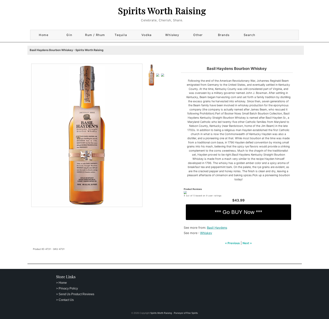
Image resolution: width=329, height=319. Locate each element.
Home (43, 35)
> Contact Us (65, 299)
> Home (61, 282)
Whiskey (172, 35)
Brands (224, 35)
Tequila (121, 35)
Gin (69, 35)
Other (198, 35)
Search (249, 35)
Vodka (146, 35)
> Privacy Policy (67, 288)
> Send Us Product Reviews (75, 294)
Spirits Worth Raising (162, 10)
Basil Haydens (217, 227)
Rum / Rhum (95, 35)
